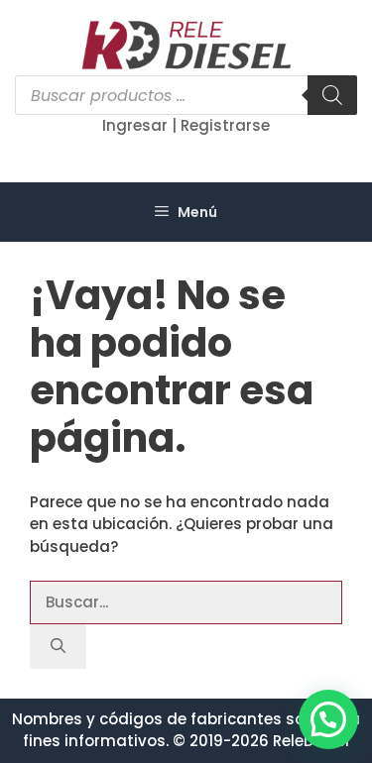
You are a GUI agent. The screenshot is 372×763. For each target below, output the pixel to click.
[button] (328, 719)
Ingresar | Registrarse (186, 125)
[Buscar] (58, 646)
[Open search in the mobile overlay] (186, 95)
